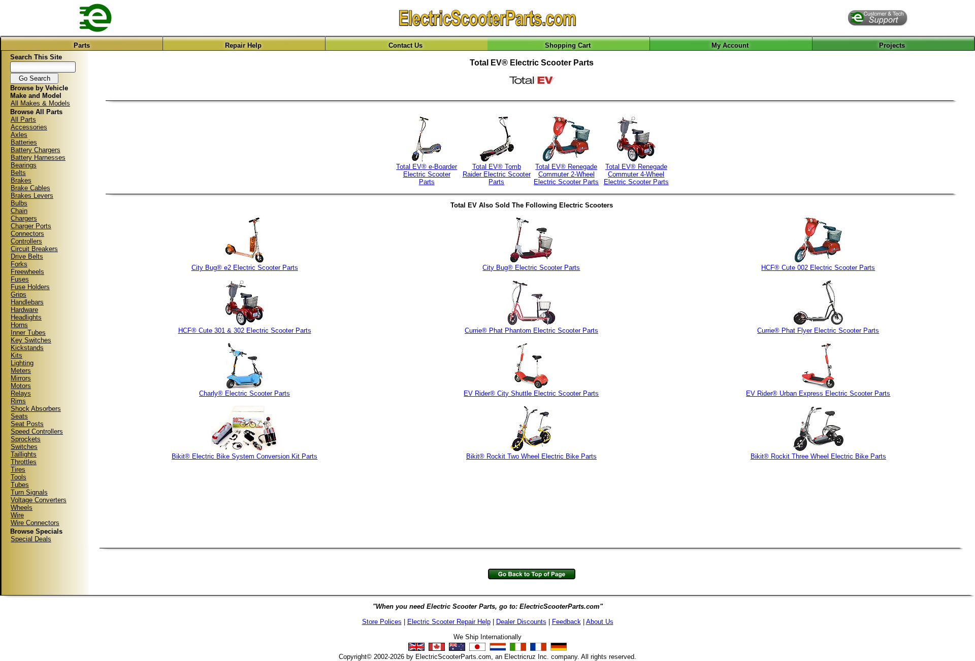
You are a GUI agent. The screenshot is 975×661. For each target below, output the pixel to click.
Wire (17, 515)
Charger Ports (31, 226)
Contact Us (405, 45)
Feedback (566, 621)
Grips (18, 294)
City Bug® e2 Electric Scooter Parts (244, 267)
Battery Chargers (35, 150)
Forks (19, 264)
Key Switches (31, 340)
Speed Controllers (37, 431)
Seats (19, 416)
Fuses (20, 279)
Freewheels (27, 271)
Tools (18, 477)
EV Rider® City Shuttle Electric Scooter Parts (531, 393)
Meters (21, 370)
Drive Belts (27, 256)
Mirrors (21, 378)
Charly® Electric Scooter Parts (244, 393)
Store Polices (382, 621)
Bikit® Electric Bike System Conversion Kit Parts (244, 456)
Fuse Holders (30, 287)
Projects (892, 45)
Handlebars (27, 302)
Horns (19, 325)
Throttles (24, 462)
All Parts (23, 119)
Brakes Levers (32, 195)
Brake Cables (30, 188)
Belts (18, 173)
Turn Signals (29, 492)
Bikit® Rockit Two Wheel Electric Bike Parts (531, 456)
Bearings (24, 165)
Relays (21, 393)
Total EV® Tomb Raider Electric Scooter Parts (497, 174)
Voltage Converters (39, 500)
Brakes (21, 180)
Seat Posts (27, 424)
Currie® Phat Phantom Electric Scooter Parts (531, 330)
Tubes (20, 485)
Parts (82, 45)
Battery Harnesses (38, 157)
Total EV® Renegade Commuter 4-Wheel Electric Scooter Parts (636, 174)
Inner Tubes (28, 332)
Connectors (27, 233)
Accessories (29, 127)
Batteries (24, 142)
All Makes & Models (40, 103)
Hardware (24, 310)
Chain (19, 211)
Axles (19, 134)
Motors (21, 386)
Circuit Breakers (34, 249)
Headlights (26, 317)
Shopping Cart (568, 45)
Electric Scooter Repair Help (449, 621)
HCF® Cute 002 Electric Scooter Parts (818, 267)
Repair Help (243, 45)
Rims (18, 401)
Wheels (21, 507)
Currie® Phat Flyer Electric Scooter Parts (818, 330)
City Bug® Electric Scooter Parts (531, 267)
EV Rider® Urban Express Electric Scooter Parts (818, 393)
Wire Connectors (35, 523)
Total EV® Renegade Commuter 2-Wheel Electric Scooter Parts (566, 174)
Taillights (24, 454)
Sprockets (26, 439)
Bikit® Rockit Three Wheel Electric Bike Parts (818, 456)
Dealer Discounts (521, 621)
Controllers (26, 241)
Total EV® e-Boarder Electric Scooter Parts (426, 174)
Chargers (24, 218)
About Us (599, 621)
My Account (730, 45)
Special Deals (31, 539)
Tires (18, 469)
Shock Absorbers (36, 408)
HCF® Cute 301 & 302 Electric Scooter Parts (244, 330)
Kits (16, 355)
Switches (24, 446)
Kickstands (27, 348)
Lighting (22, 363)
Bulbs (19, 203)
